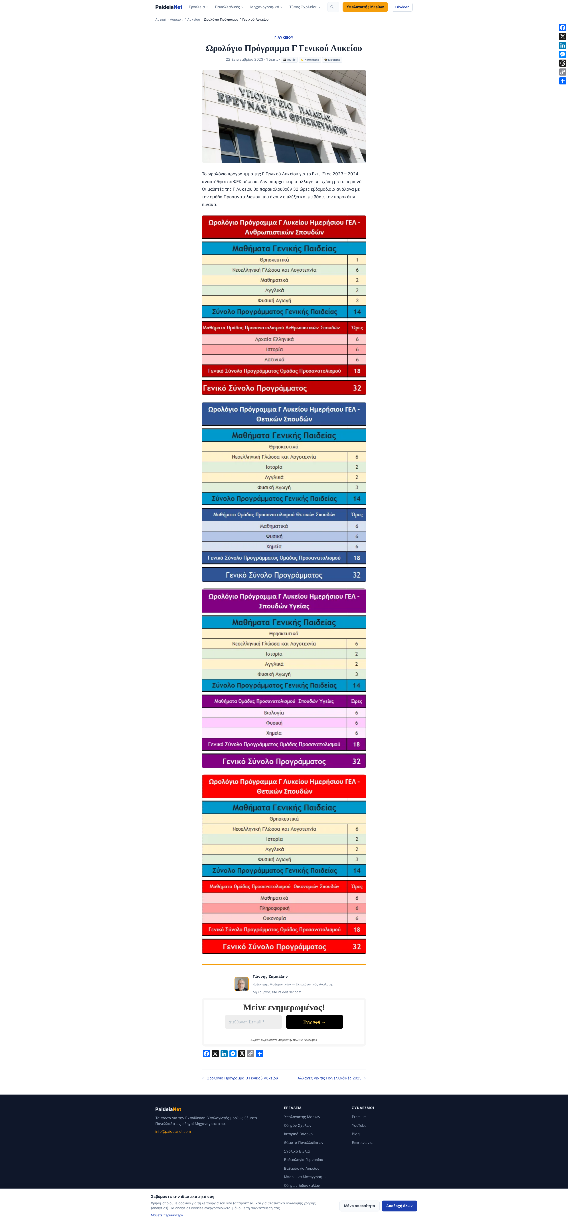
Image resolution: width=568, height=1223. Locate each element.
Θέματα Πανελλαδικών (303, 1142)
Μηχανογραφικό (264, 7)
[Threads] (562, 63)
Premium (359, 1117)
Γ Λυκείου (192, 20)
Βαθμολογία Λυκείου (301, 1168)
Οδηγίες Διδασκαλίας (302, 1185)
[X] (562, 36)
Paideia (168, 7)
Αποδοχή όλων (399, 1206)
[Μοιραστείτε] (562, 80)
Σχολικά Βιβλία (297, 1151)
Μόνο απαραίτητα (359, 1206)
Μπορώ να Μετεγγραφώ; (305, 1177)
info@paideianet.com (173, 1131)
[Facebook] (562, 27)
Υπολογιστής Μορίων (365, 7)
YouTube (359, 1125)
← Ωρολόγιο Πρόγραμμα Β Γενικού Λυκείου (240, 1078)
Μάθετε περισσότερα (167, 1215)
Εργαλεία (197, 7)
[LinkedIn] (562, 45)
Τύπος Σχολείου (303, 7)
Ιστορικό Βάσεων (298, 1134)
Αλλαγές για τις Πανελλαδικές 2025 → (332, 1078)
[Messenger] (562, 54)
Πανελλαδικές (227, 7)
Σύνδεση (402, 7)
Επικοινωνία (362, 1142)
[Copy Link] (562, 72)
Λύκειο (175, 20)
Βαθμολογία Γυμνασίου (303, 1159)
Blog (356, 1134)
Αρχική (160, 20)
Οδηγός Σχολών (297, 1125)
